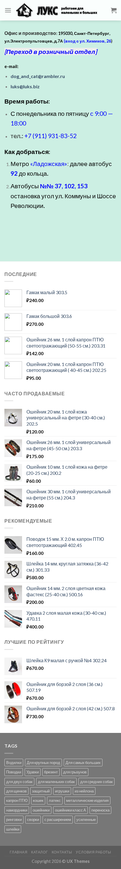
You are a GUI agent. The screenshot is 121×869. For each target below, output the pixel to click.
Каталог (39, 852)
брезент (51, 772)
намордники (16, 810)
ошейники (41, 810)
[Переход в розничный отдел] (50, 51)
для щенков (16, 791)
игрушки (62, 791)
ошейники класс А (70, 810)
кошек (38, 800)
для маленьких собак (56, 781)
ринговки (14, 819)
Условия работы (93, 852)
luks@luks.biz (25, 86)
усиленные (86, 819)
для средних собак (96, 781)
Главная (18, 852)
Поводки (13, 772)
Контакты (62, 852)
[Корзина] (114, 10)
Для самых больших (83, 762)
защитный (41, 791)
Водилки (13, 762)
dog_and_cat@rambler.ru (38, 76)
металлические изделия (87, 800)
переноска (100, 810)
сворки (33, 819)
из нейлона (84, 791)
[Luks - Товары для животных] (61, 10)
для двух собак (19, 781)
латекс (55, 800)
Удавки (32, 772)
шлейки (12, 829)
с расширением (57, 819)
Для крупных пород (43, 762)
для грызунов (75, 772)
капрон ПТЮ (17, 800)
